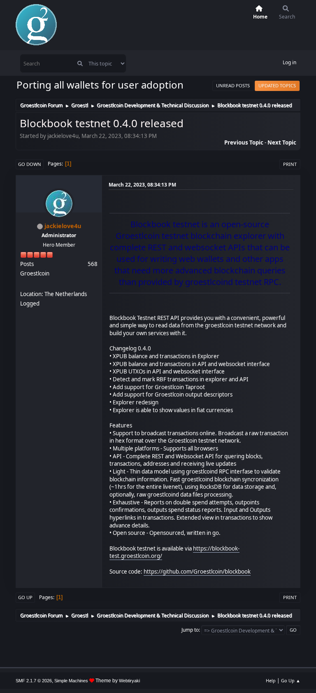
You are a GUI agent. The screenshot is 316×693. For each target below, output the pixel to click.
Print (290, 164)
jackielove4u (62, 226)
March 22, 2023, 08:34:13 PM (142, 184)
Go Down (29, 164)
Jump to (190, 629)
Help (271, 680)
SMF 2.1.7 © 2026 (34, 680)
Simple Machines (71, 680)
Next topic (281, 142)
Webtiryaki (129, 680)
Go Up (25, 597)
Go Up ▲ (290, 680)
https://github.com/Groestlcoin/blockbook (197, 571)
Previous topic (243, 142)
